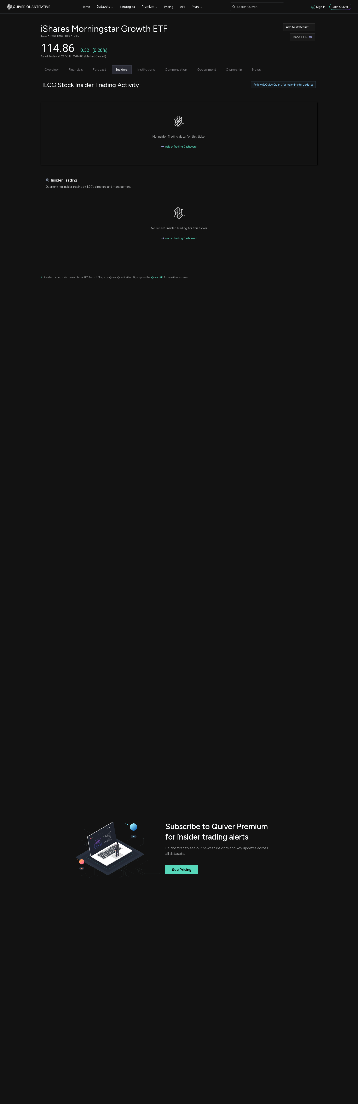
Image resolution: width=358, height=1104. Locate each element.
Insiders (122, 69)
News (256, 69)
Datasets (103, 6)
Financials (76, 69)
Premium (148, 6)
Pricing (168, 7)
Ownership (234, 69)
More (195, 6)
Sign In (320, 7)
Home (85, 7)
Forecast (99, 69)
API (182, 7)
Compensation (176, 69)
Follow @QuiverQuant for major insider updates (283, 84)
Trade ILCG (299, 37)
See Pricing (181, 869)
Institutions (146, 69)
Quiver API (157, 277)
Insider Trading (64, 180)
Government (206, 69)
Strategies (127, 7)
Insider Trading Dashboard (180, 146)
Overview (52, 69)
